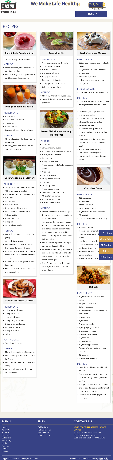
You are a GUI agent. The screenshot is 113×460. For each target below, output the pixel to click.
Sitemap (5, 451)
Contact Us (6, 448)
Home (4, 427)
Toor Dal (5, 432)
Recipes (5, 446)
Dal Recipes (43, 427)
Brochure (107, 257)
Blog (107, 251)
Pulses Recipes (44, 430)
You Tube (107, 239)
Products (6, 435)
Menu (91, 13)
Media (4, 443)
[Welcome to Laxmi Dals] (8, 6)
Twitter (107, 245)
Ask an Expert (43, 432)
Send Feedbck (44, 435)
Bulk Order (6, 438)
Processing (6, 440)
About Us (6, 430)
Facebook (107, 233)
